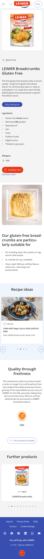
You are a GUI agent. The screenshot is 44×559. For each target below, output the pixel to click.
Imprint (9, 521)
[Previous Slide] (3, 349)
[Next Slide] (41, 349)
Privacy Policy (23, 521)
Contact (13, 526)
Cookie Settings (28, 526)
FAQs (35, 521)
